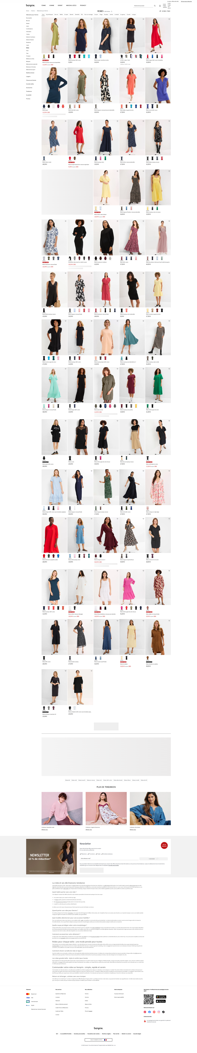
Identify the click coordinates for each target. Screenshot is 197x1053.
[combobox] (143, 5)
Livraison (58, 997)
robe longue (107, 885)
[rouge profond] (147, 56)
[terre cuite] (79, 106)
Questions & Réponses (61, 994)
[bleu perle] (44, 508)
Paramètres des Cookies (93, 1034)
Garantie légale (137, 1034)
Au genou (122, 14)
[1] (52, 52)
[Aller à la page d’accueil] (34, 5)
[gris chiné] (74, 258)
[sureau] (152, 556)
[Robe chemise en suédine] (158, 637)
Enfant (86, 1001)
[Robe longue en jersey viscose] (106, 487)
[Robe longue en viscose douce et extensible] (106, 85)
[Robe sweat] (54, 85)
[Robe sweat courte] (106, 385)
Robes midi (74, 780)
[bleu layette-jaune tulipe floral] (69, 556)
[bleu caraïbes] (88, 56)
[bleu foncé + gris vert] (126, 56)
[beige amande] (157, 310)
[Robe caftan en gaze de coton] (132, 85)
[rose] (100, 158)
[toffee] (147, 658)
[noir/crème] (95, 106)
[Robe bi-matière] (132, 637)
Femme (86, 994)
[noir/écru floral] (121, 208)
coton (74, 885)
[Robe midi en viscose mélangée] (80, 587)
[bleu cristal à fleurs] (44, 158)
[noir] (53, 56)
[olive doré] (44, 56)
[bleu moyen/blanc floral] (74, 310)
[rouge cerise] (140, 106)
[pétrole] (53, 358)
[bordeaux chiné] (53, 708)
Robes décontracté (118, 780)
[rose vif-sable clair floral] (79, 310)
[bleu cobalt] (136, 106)
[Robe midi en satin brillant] (106, 187)
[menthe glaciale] (44, 406)
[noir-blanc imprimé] (44, 458)
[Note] (111, 11)
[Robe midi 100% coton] (80, 85)
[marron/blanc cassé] (100, 508)
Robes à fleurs (127, 780)
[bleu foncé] (69, 56)
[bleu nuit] (74, 406)
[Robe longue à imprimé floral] (132, 535)
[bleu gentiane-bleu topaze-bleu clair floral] (126, 258)
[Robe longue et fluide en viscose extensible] (132, 187)
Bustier (71, 14)
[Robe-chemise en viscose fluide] (54, 237)
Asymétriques (49, 14)
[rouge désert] (48, 56)
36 (135, 953)
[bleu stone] (95, 658)
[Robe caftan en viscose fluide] (158, 587)
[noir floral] (147, 158)
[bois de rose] (147, 258)
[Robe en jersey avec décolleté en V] (132, 337)
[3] (55, 52)
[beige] (100, 310)
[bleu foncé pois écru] (157, 158)
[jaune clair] (95, 208)
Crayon (96, 14)
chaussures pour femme (61, 902)
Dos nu (56, 14)
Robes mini (99, 780)
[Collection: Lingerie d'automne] (106, 808)
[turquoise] (48, 358)
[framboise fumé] (48, 608)
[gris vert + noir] (140, 56)
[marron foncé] (100, 258)
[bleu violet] (147, 106)
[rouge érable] (79, 258)
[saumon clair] (121, 106)
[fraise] (69, 158)
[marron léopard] (147, 358)
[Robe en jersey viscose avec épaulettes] (54, 35)
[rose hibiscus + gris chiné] (136, 56)
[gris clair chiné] (110, 258)
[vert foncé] (48, 556)
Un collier (84, 936)
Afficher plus (45, 829)
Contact (57, 1015)
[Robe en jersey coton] (106, 137)
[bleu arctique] (152, 56)
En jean (66, 14)
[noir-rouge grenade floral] (84, 556)
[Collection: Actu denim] (150, 808)
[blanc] (95, 608)
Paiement (58, 1001)
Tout (43, 14)
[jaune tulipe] (147, 208)
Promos (87, 1008)
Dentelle (77, 14)
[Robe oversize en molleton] (106, 237)
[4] (57, 52)
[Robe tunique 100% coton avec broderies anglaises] (54, 487)
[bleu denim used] (95, 56)
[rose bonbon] (74, 106)
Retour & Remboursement (62, 1004)
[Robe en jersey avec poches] (132, 385)
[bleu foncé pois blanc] (121, 158)
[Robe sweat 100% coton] (54, 437)
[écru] (53, 106)
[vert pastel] (161, 258)
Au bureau (70, 913)
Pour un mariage (88, 14)
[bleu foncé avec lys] (126, 556)
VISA (32, 997)
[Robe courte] (80, 437)
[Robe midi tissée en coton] (158, 437)
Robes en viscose (91, 780)
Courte (128, 14)
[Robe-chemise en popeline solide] (54, 535)
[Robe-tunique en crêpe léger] (158, 487)
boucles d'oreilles (95, 936)
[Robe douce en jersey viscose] (132, 437)
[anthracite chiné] (84, 258)
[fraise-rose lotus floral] (84, 310)
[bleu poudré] (100, 208)
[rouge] (74, 56)
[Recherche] (154, 5)
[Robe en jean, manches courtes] (106, 35)
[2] (53, 52)
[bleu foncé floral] (131, 258)
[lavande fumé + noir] (131, 56)
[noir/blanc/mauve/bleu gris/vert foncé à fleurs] (69, 658)
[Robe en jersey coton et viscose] (158, 187)
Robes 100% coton (107, 780)
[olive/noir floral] (48, 258)
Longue (134, 14)
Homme (87, 997)
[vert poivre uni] (88, 556)
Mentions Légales (106, 1034)
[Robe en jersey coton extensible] (132, 289)
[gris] (131, 406)
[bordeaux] (88, 258)
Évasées (106, 14)
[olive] (69, 106)
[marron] (126, 106)
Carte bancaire (34, 1001)
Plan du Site (116, 1034)
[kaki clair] (152, 310)
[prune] (58, 106)
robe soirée (65, 888)
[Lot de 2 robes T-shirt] (132, 35)
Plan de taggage (88, 1011)
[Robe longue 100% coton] (80, 385)
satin (82, 920)
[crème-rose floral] (147, 508)
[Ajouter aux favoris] (65, 19)
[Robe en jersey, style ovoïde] (158, 337)
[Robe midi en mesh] (54, 137)
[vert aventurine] (105, 158)
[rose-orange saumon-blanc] (74, 556)
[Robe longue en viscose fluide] (80, 289)
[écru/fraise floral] (131, 208)
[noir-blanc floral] (69, 310)
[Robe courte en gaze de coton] (54, 337)
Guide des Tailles (59, 1011)
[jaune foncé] (136, 406)
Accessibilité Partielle (65, 1034)
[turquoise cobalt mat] (121, 358)
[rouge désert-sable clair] (147, 608)
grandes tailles (55, 946)
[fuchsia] (161, 56)
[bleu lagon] (131, 106)
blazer (56, 900)
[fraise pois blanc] (161, 158)
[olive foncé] (157, 106)
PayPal (32, 1005)
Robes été (67, 780)
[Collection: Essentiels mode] (62, 808)
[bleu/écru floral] (126, 208)
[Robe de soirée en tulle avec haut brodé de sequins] (158, 237)
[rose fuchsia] (48, 406)
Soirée (111, 14)
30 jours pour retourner (186, 1)
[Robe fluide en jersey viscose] (158, 137)
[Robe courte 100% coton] (158, 85)
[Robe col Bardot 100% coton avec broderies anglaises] (80, 687)
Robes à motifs (135, 780)
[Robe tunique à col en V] (106, 535)
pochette (63, 938)
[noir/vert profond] (126, 458)
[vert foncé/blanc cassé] (95, 508)
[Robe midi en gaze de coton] (158, 385)
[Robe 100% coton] (132, 237)
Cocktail (117, 14)
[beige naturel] (53, 406)
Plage (101, 14)
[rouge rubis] (53, 556)
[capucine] (63, 106)
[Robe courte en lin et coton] (158, 535)
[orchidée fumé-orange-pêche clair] (136, 258)
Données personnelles (113, 865)
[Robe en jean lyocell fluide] (106, 637)
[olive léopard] (152, 358)
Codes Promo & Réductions (62, 1008)
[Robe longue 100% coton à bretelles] (158, 35)
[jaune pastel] (121, 658)
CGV (57, 1034)
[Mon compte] (160, 5)
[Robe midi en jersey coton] (80, 535)
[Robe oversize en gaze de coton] (158, 289)
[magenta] (110, 406)
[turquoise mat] (84, 56)
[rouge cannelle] (63, 608)
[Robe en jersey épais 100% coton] (106, 337)
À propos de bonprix (119, 994)
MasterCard (33, 994)
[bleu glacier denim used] (100, 56)
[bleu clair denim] (100, 658)
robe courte (132, 885)
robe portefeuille (96, 928)
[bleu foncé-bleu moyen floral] (58, 258)
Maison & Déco (88, 1004)
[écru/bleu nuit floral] (44, 258)
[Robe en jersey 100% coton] (80, 35)
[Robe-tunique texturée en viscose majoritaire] (80, 137)
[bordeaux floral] (121, 258)
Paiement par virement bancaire (38, 1009)
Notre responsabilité (119, 997)
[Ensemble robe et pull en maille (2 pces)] (80, 237)
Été (82, 14)
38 (136, 953)
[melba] (95, 358)
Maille (61, 14)
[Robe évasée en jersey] (80, 637)
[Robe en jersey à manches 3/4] (54, 687)
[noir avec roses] (121, 556)
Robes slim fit (144, 780)
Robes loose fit (81, 780)
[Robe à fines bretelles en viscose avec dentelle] (106, 587)
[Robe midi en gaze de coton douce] (106, 437)
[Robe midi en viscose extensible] (132, 137)
